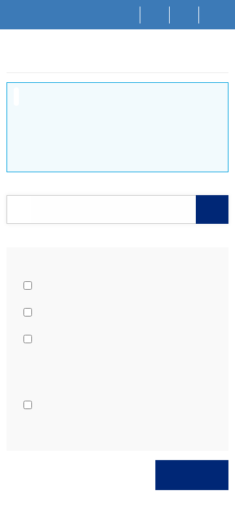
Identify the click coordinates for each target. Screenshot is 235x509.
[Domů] (125, 15)
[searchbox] (113, 209)
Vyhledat (192, 474)
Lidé (38, 59)
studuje (52, 312)
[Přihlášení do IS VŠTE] (213, 15)
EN (184, 14)
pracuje (52, 285)
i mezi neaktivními (73, 338)
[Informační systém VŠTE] (12, 57)
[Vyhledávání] (155, 15)
